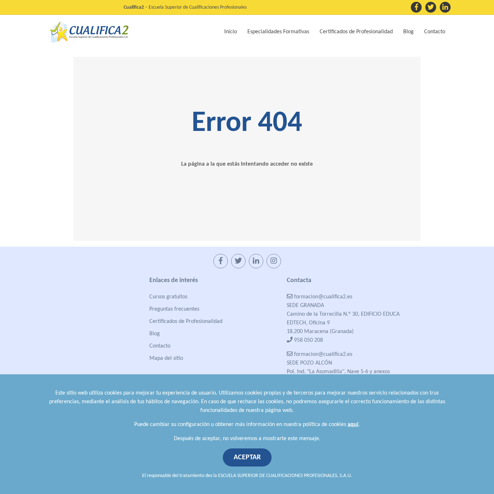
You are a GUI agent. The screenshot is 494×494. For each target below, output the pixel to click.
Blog (408, 32)
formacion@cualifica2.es (322, 297)
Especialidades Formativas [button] (278, 32)
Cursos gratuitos (168, 297)
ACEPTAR (247, 457)
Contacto (434, 32)
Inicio (230, 32)
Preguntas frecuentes (174, 309)
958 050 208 (308, 340)
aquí (353, 424)
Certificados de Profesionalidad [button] (356, 32)
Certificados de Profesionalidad (185, 321)
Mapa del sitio (166, 358)
